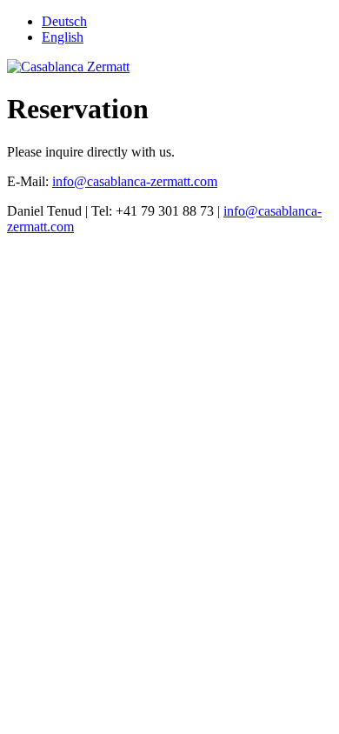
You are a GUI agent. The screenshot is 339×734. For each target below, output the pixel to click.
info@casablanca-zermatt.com (134, 181)
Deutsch (64, 21)
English (62, 37)
